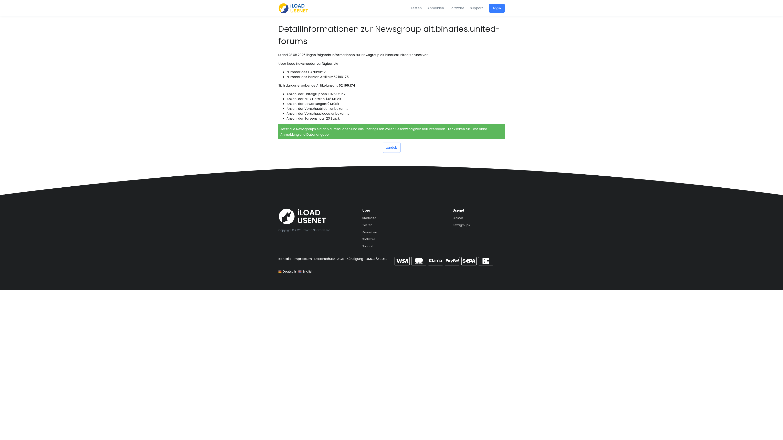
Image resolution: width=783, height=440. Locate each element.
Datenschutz (324, 258)
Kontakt (284, 258)
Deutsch (289, 271)
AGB (340, 258)
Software (457, 8)
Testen (416, 8)
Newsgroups (461, 225)
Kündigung (355, 258)
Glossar (458, 218)
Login (497, 8)
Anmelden (435, 8)
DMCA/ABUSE (376, 258)
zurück (391, 147)
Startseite (369, 218)
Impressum (303, 258)
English (307, 271)
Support (476, 8)
